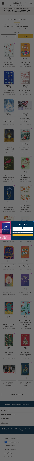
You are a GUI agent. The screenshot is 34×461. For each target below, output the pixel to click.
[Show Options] (32, 232)
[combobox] (22, 232)
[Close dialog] (33, 221)
